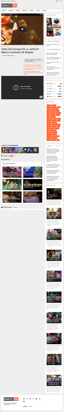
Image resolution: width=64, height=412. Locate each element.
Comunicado (58, 113)
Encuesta (49, 140)
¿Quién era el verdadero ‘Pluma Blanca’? (52, 196)
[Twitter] (8, 1)
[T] (1, 1)
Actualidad (54, 120)
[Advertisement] (40, 5)
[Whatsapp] (10, 1)
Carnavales (54, 134)
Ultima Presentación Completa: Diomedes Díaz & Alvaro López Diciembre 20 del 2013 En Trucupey (11, 174)
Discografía (54, 126)
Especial (58, 107)
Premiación (49, 132)
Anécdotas (10, 10)
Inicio (5, 10)
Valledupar (49, 124)
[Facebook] (4, 1)
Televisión (53, 113)
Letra (48, 130)
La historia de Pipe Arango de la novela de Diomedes (53, 361)
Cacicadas (49, 126)
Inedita (57, 136)
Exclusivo (56, 109)
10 (49, 380)
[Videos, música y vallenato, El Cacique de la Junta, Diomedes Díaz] (9, 7)
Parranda (49, 122)
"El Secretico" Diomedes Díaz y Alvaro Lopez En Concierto (10, 187)
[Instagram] (6, 1)
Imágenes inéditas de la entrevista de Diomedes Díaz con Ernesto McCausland (32, 65)
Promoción (49, 134)
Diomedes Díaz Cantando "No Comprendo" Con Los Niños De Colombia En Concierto (31, 199)
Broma (58, 140)
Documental (57, 124)
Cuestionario (49, 136)
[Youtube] (12, 1)
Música (48, 109)
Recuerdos (54, 107)
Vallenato (53, 128)
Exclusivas (44, 10)
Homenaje (49, 107)
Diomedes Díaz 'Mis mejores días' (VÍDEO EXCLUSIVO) (32, 187)
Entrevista (57, 111)
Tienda (55, 138)
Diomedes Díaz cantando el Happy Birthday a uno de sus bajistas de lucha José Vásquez (33, 73)
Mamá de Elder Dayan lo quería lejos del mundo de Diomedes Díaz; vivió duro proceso (54, 339)
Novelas (38, 10)
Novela (54, 118)
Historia (48, 113)
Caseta (57, 128)
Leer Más (59, 204)
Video (7, 46)
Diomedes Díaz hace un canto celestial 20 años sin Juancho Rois (33, 69)
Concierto (58, 114)
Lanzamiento (49, 118)
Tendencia (18, 10)
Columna (48, 128)
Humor (54, 136)
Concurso (49, 138)
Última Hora (24, 10)
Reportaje (59, 118)
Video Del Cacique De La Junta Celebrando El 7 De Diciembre (31, 174)
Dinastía (52, 109)
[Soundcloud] (15, 1)
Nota (51, 105)
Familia (48, 114)
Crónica (48, 116)
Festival (58, 120)
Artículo (54, 105)
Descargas (54, 140)
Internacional (54, 122)
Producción (53, 114)
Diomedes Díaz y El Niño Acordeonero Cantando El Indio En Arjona (11, 199)
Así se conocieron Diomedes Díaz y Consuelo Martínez (53, 257)
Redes (58, 126)
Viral (52, 138)
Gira (55, 130)
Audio (53, 124)
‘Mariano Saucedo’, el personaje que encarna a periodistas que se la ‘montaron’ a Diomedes (54, 298)
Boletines (32, 10)
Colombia (52, 130)
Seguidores (53, 116)
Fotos (53, 111)
